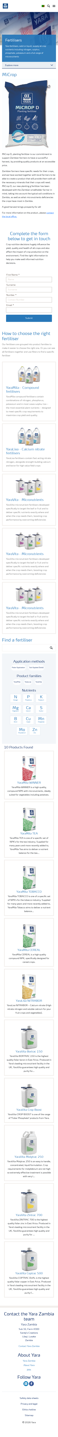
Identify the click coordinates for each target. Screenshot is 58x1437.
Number (10, 295)
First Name (12, 275)
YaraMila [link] (17, 682)
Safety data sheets (29, 1398)
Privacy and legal (29, 1404)
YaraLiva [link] (28, 682)
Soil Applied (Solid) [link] (36, 667)
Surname (11, 285)
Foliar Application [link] (18, 667)
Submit (29, 318)
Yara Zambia (29, 1361)
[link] (15, 698)
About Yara (29, 1365)
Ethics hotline (29, 1410)
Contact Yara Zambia (29, 1346)
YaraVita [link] (38, 682)
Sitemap (29, 1415)
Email (9, 305)
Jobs (29, 1370)
